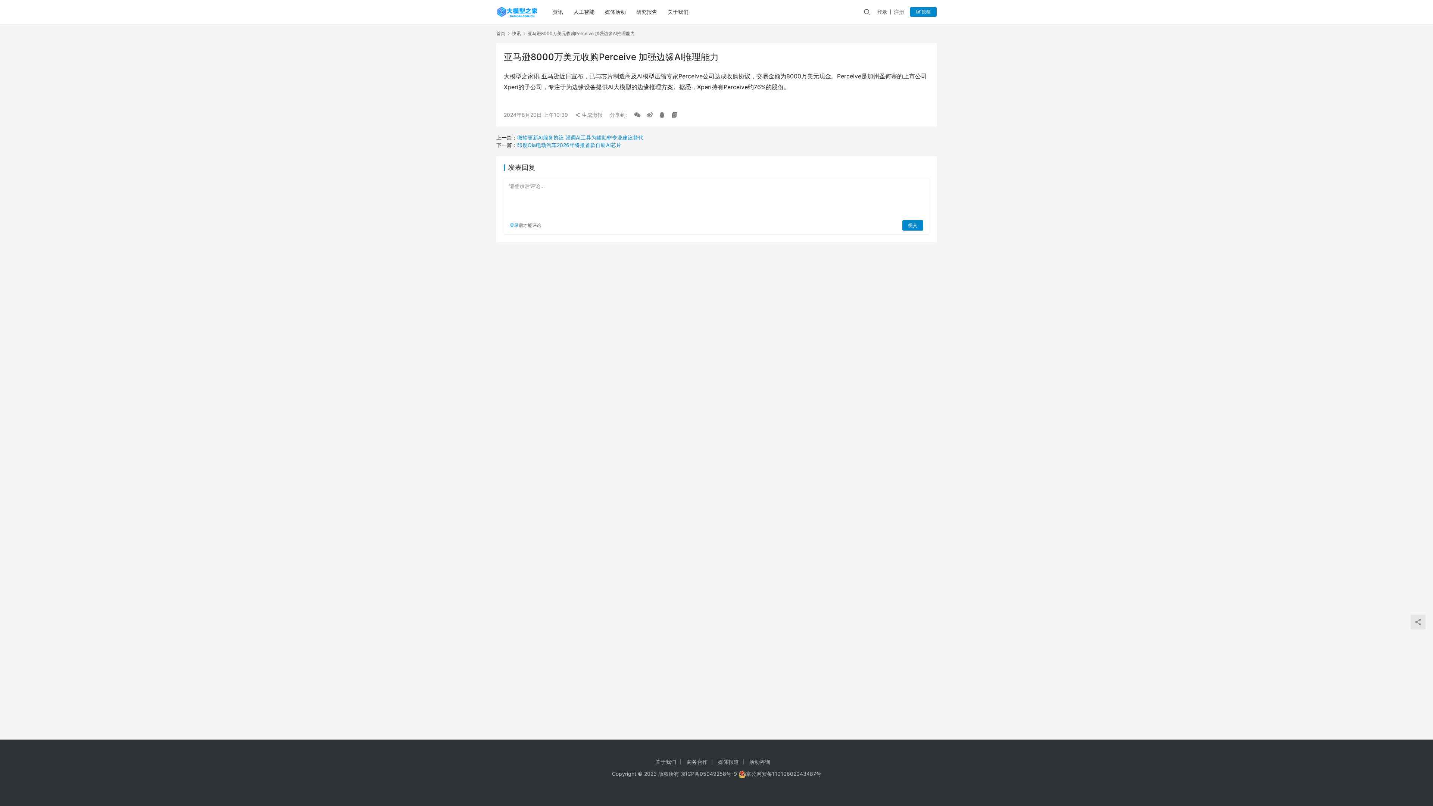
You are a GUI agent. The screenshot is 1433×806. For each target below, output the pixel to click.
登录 (882, 12)
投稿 (926, 12)
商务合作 (697, 762)
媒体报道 (728, 762)
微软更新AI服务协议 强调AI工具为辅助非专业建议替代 (580, 137)
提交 (912, 225)
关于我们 (678, 12)
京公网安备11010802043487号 (783, 774)
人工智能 (584, 12)
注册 (899, 12)
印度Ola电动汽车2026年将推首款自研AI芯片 (569, 145)
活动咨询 (759, 762)
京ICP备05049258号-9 (709, 774)
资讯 (558, 12)
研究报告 (646, 12)
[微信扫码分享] (637, 115)
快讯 (516, 33)
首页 (500, 33)
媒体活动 (615, 12)
